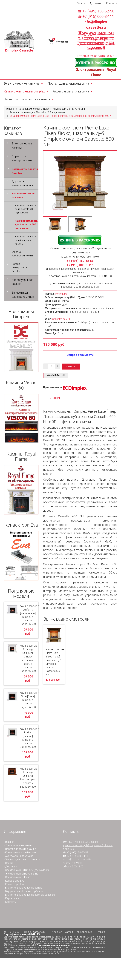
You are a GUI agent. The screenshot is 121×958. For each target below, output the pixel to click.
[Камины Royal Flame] (21, 490)
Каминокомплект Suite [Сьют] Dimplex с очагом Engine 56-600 (29, 700)
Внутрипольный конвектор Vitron (24, 891)
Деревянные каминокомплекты (22, 183)
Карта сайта (12, 898)
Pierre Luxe (61, 293)
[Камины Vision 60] (21, 418)
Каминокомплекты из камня (69, 108)
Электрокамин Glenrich (18, 877)
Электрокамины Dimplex (19, 870)
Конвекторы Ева (14, 884)
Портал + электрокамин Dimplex (20, 267)
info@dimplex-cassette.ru (80, 859)
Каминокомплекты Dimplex (24, 91)
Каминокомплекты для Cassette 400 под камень (25, 209)
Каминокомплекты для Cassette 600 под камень (37, 112)
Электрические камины (22, 83)
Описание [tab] (53, 398)
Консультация (56, 375)
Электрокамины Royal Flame (21, 873)
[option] (55, 224)
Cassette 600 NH (61, 318)
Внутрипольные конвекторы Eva (23, 887)
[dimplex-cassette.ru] (19, 41)
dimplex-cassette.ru (34, 931)
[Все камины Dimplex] (21, 347)
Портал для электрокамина (68, 83)
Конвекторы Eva (14, 880)
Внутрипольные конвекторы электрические (30, 894)
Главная (10, 108)
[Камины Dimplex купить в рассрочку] (96, 62)
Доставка (95, 3)
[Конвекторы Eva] (21, 555)
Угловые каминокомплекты (22, 253)
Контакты (111, 3)
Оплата (81, 3)
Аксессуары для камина (71, 91)
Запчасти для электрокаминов (27, 99)
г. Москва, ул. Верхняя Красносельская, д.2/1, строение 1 (96, 43)
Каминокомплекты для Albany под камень (25, 240)
